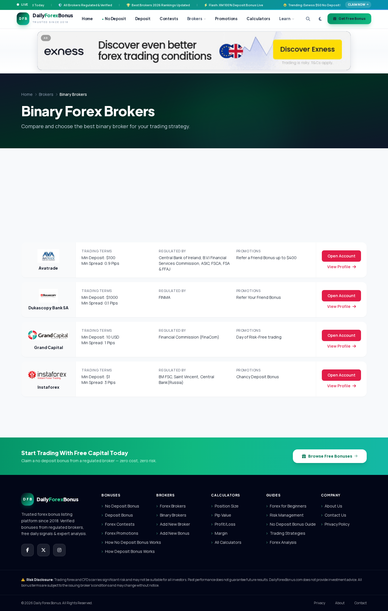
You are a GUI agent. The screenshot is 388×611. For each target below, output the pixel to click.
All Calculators (228, 542)
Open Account (341, 256)
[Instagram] (59, 550)
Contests (169, 18)
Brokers (194, 18)
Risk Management (287, 515)
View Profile (339, 266)
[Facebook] (27, 550)
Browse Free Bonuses (330, 456)
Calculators (258, 18)
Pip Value (223, 515)
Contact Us (335, 515)
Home (87, 18)
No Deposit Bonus (122, 506)
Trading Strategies (287, 533)
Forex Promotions (121, 533)
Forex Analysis (283, 542)
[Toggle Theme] (320, 18)
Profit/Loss (225, 524)
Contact (360, 603)
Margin (221, 533)
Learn (285, 18)
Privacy (319, 603)
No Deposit (114, 18)
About (340, 603)
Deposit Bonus (119, 515)
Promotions (226, 18)
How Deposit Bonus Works (126, 551)
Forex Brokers (173, 506)
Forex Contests (120, 524)
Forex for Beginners (288, 506)
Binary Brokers (173, 515)
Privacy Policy (337, 524)
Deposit (143, 18)
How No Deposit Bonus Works (126, 542)
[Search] (308, 18)
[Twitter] (43, 550)
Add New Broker (175, 524)
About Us (333, 506)
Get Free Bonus (352, 18)
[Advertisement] (194, 191)
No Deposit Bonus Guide (291, 524)
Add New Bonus (174, 533)
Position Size (227, 506)
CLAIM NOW (356, 5)
